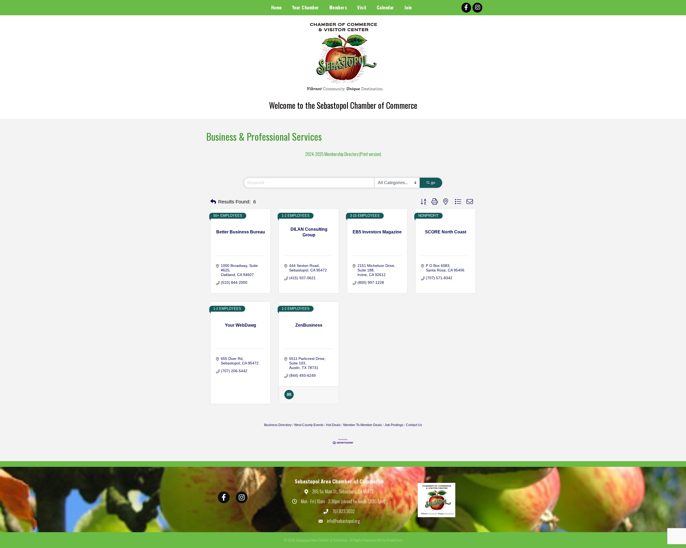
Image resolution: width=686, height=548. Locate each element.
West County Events (308, 425)
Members (338, 7)
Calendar (385, 7)
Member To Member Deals (362, 425)
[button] (213, 201)
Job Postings (394, 425)
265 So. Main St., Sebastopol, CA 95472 (343, 491)
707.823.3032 (343, 511)
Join (408, 7)
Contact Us (414, 425)
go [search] (433, 182)
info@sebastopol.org (343, 521)
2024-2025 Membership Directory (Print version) (343, 154)
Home (276, 7)
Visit (362, 7)
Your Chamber (305, 7)
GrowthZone (394, 540)
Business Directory (278, 425)
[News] (289, 398)
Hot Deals (333, 425)
